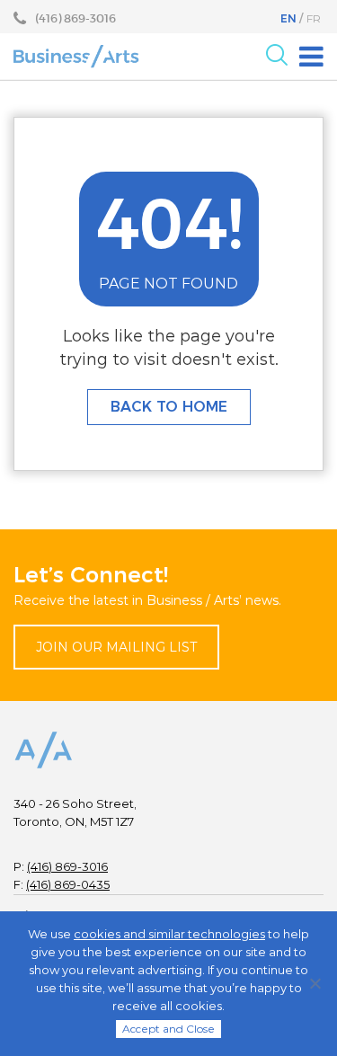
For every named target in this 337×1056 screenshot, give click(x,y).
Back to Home (169, 406)
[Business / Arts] (76, 55)
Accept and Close (168, 1028)
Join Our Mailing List (116, 647)
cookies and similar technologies (169, 934)
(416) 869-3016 (67, 866)
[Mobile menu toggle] (311, 56)
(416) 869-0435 (68, 884)
